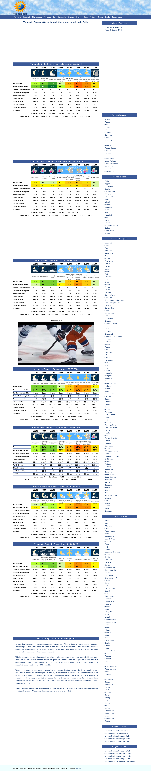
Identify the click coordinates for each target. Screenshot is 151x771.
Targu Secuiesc (110, 477)
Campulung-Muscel (112, 303)
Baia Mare (109, 261)
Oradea (100, 17)
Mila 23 (107, 212)
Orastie (107, 404)
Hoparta (108, 604)
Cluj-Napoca (37, 17)
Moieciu (108, 145)
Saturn (107, 223)
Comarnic (108, 140)
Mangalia (108, 207)
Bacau (114, 17)
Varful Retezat (110, 169)
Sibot (107, 690)
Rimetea (108, 664)
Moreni (107, 389)
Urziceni (108, 498)
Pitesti (107, 417)
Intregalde (109, 612)
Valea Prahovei (110, 161)
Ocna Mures (109, 640)
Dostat (107, 591)
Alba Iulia (108, 251)
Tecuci (107, 482)
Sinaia (107, 156)
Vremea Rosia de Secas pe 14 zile (118, 756)
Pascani (108, 409)
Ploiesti (92, 17)
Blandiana (108, 549)
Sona (107, 695)
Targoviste (109, 469)
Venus (107, 233)
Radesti (108, 659)
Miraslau (108, 633)
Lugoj (107, 368)
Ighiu (107, 609)
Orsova (107, 407)
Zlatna (107, 721)
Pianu (107, 648)
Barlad (107, 266)
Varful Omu (109, 166)
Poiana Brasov (110, 148)
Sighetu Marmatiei (112, 456)
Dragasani (109, 334)
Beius (107, 269)
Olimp (107, 220)
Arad (120, 17)
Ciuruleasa (109, 575)
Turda (107, 493)
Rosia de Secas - (113, 27)
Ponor (107, 653)
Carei (107, 310)
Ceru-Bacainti (110, 567)
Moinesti (108, 386)
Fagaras (108, 143)
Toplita (107, 487)
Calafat (107, 290)
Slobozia (108, 464)
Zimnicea (108, 511)
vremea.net (20, 13)
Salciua (107, 672)
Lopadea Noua (110, 620)
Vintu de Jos (109, 718)
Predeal (108, 151)
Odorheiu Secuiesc (112, 394)
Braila (107, 17)
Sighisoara (109, 459)
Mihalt (107, 630)
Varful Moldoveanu (112, 164)
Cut (106, 586)
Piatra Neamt (110, 415)
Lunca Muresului (111, 622)
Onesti (107, 399)
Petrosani (108, 412)
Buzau (107, 287)
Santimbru (109, 679)
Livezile (108, 617)
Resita (107, 433)
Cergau (108, 565)
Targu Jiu (108, 472)
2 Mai (107, 181)
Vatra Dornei (109, 171)
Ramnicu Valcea (111, 428)
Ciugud (107, 573)
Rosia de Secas (111, 666)
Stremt (107, 700)
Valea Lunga (109, 713)
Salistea (108, 674)
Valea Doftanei (110, 158)
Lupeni (107, 370)
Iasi (54, 17)
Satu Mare (109, 446)
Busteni (108, 132)
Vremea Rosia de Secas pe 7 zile (117, 741)
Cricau (107, 580)
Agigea (107, 184)
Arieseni (108, 119)
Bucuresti (26, 17)
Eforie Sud (109, 197)
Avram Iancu (109, 536)
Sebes (107, 448)
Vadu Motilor (109, 711)
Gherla (107, 355)
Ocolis (107, 643)
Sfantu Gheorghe (111, 225)
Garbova (108, 599)
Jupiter (107, 199)
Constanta (62, 17)
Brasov (78, 17)
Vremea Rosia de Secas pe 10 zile (118, 751)
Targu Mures (109, 474)
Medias (107, 381)
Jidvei (107, 614)
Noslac (107, 638)
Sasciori (108, 682)
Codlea (107, 316)
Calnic (107, 557)
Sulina (107, 228)
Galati (85, 17)
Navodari (108, 215)
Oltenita (108, 396)
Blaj (106, 274)
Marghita (108, 376)
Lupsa (107, 625)
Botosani (108, 277)
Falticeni (108, 342)
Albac (107, 528)
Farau (107, 593)
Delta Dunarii (110, 191)
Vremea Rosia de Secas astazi (116, 731)
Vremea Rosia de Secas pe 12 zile (118, 753)
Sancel (107, 677)
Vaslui (107, 500)
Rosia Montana (110, 669)
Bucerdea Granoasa (112, 552)
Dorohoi (108, 331)
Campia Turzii (110, 295)
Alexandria (109, 253)
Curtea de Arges (111, 324)
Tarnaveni (108, 480)
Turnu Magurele (111, 495)
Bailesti (107, 264)
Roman (107, 435)
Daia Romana (110, 588)
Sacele (107, 441)
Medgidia (108, 378)
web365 (78, 768)
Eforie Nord (109, 194)
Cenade (108, 562)
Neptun (107, 218)
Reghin (107, 430)
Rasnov (108, 153)
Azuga (107, 122)
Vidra (107, 716)
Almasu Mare (110, 531)
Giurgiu (107, 357)
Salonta (108, 443)
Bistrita (107, 271)
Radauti (108, 422)
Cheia (107, 138)
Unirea (107, 708)
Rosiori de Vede (111, 438)
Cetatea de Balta (111, 570)
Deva (107, 329)
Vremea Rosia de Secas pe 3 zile (117, 736)
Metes (107, 627)
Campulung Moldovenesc (114, 300)
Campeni (108, 560)
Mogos (107, 635)
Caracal (108, 305)
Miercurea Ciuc (110, 383)
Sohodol (108, 692)
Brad (107, 279)
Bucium (108, 554)
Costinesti (108, 189)
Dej (106, 326)
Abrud (107, 521)
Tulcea (107, 490)
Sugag (107, 703)
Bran (107, 125)
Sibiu (107, 454)
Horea (107, 607)
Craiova (71, 17)
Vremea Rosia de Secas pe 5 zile (117, 739)
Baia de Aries (110, 539)
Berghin (108, 541)
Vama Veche (109, 231)
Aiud (106, 248)
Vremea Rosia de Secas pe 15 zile (118, 759)
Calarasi (108, 292)
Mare (107, 210)
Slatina (107, 461)
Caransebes (109, 308)
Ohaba (107, 646)
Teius (107, 705)
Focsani (108, 347)
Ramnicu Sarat (110, 425)
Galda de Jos (110, 596)
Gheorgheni (109, 352)
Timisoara (47, 17)
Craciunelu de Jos (111, 578)
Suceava (108, 467)
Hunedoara (109, 360)
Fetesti (107, 344)
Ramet (107, 661)
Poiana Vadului (110, 651)
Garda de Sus (110, 601)
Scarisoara (109, 685)
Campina (108, 135)
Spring (107, 698)
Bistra (107, 544)
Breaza (107, 130)
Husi (106, 363)
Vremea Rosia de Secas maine (116, 733)
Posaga (108, 656)
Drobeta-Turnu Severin (113, 337)
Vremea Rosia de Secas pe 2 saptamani (120, 761)
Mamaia (108, 204)
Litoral (107, 202)
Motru (107, 391)
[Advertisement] (56, 42)
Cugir (107, 583)
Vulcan (107, 506)
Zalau (107, 508)
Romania (17, 17)
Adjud (107, 245)
